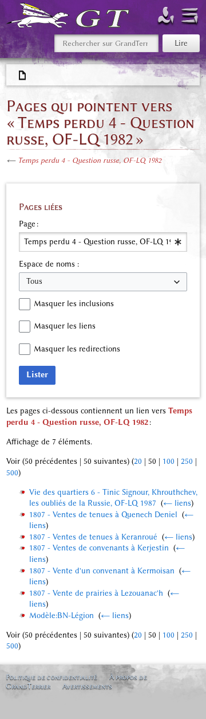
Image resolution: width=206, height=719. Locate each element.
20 (138, 461)
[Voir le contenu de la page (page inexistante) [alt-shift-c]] (23, 75)
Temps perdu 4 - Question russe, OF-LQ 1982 (89, 160)
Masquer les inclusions (74, 303)
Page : (28, 224)
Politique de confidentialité (51, 677)
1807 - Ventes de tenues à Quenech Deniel (103, 514)
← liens (177, 503)
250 (187, 461)
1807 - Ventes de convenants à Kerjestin (99, 548)
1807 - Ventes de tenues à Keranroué (93, 537)
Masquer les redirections (77, 349)
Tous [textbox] (34, 281)
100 (169, 461)
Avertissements (87, 686)
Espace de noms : (49, 264)
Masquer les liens (65, 326)
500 (12, 473)
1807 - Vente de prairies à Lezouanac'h (96, 593)
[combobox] (103, 241)
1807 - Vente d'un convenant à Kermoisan (102, 571)
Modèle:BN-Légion (61, 615)
